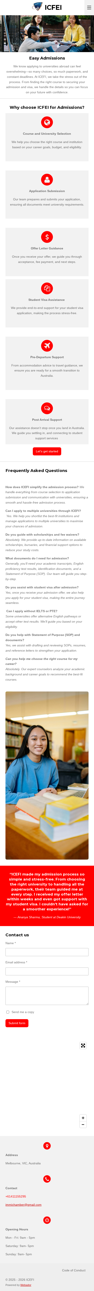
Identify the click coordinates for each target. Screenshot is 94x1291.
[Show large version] (47, 775)
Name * (10, 943)
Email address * (16, 962)
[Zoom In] (83, 1118)
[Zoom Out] (83, 1124)
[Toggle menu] (89, 7)
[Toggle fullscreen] (83, 1045)
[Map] (47, 1085)
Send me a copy (23, 1011)
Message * (12, 981)
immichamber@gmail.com (23, 1204)
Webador (25, 1285)
